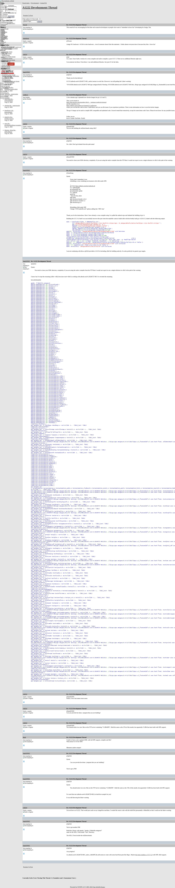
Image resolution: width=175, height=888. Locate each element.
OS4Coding (3, 37)
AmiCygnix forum (6, 52)
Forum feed (3, 7)
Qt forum (4, 73)
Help (1, 89)
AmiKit (2, 34)
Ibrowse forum (5, 66)
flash (24, 737)
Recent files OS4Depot (7, 9)
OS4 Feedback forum (7, 47)
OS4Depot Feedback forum (9, 48)
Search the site (4, 96)
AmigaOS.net (4, 29)
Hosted (2, 43)
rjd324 (25, 54)
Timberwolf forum (6, 76)
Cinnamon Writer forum (8, 57)
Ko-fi (68, 118)
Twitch (83, 118)
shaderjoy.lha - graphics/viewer (9, 117)
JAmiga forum (5, 68)
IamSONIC (26, 72)
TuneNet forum (5, 79)
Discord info (3, 15)
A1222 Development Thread (39, 7)
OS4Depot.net (4, 22)
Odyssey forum (5, 70)
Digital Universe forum (8, 60)
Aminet (2, 30)
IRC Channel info (5, 12)
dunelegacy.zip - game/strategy (9, 111)
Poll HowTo (3, 91)
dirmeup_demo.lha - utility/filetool (10, 131)
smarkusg (26, 38)
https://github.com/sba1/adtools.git (85, 186)
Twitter (72, 118)
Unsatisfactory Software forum (10, 81)
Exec (1, 40)
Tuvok (25, 25)
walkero (25, 95)
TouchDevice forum (7, 78)
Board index (26, 3)
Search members (4, 98)
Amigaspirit (3, 32)
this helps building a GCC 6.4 (143, 855)
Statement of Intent (5, 84)
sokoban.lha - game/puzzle (12, 105)
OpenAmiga (3, 24)
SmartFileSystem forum (8, 75)
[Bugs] (11, 22)
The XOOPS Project (99, 887)
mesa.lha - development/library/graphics (12, 124)
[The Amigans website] (7, 1)
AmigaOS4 (43, 3)
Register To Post (28, 15)
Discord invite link (5, 17)
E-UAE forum (5, 63)
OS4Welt (3, 25)
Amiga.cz (3, 42)
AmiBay (2, 35)
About (2, 83)
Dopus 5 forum (5, 61)
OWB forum (5, 71)
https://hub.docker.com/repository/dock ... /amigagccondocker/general (86, 102)
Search (2, 94)
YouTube (77, 118)
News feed (3, 6)
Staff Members (4, 88)
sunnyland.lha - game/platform (8, 99)
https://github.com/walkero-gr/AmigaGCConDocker (81, 105)
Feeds (1, 4)
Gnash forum (5, 65)
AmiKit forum (5, 55)
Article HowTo (4, 93)
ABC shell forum (6, 53)
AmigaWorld (4, 38)
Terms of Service (5, 86)
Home (2, 2)
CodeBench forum (6, 58)
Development (35, 3)
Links (1, 19)
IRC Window (4, 14)
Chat (1, 11)
